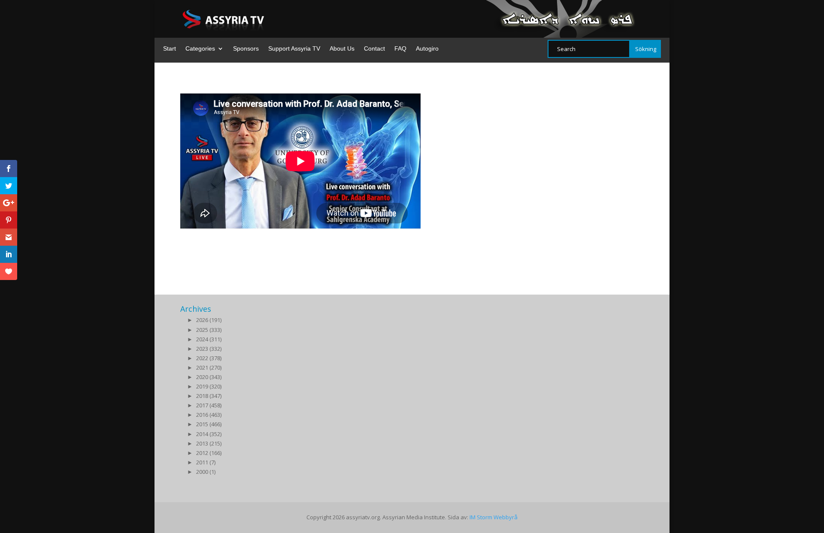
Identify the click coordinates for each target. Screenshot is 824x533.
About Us (342, 48)
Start (169, 48)
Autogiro (427, 48)
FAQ (400, 48)
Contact (374, 48)
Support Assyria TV (294, 48)
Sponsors (246, 48)
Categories (200, 48)
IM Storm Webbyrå (494, 517)
